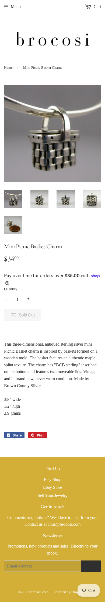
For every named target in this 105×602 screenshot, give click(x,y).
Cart (97, 6)
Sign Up (90, 566)
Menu (16, 6)
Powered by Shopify (68, 592)
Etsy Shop (52, 479)
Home (8, 68)
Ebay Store (52, 487)
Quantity (10, 289)
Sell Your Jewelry (53, 495)
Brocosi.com (39, 592)
